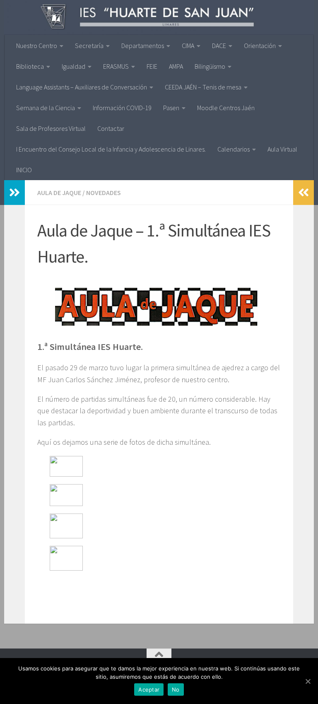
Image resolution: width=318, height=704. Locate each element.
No (176, 689)
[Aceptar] (308, 681)
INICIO (24, 170)
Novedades (103, 192)
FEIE (152, 66)
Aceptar (148, 689)
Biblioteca (30, 66)
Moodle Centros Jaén (226, 108)
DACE (219, 45)
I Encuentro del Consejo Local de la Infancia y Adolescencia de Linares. (111, 149)
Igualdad (73, 66)
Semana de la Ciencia (45, 108)
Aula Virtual (282, 149)
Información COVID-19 (122, 108)
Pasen (171, 108)
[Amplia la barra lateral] (14, 192)
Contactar (110, 128)
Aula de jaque (59, 192)
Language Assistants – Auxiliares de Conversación (81, 87)
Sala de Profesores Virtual (51, 128)
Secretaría (89, 45)
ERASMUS (116, 66)
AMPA (176, 66)
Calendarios (233, 149)
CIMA (188, 45)
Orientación (260, 45)
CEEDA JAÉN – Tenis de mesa (203, 87)
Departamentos (142, 45)
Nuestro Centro (36, 45)
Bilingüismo (210, 66)
